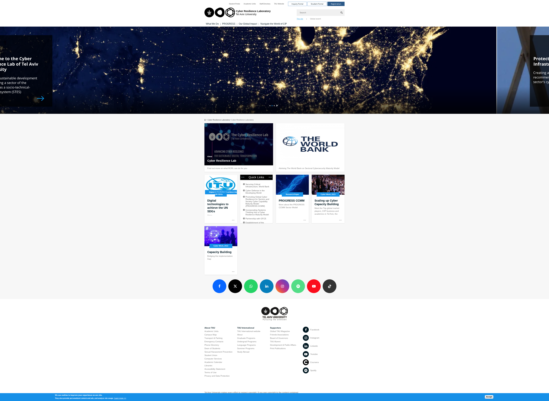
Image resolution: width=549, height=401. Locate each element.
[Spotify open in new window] (298, 286)
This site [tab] (300, 19)
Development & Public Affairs (283, 345)
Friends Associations (279, 335)
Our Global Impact (248, 24)
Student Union (210, 355)
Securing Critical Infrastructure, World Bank (257, 185)
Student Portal (234, 4)
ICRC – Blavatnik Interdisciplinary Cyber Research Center (205, 120)
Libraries (208, 365)
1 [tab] (269, 106)
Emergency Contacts (213, 341)
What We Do (212, 24)
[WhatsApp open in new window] (251, 286)
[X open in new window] (235, 286)
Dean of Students (212, 348)
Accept (489, 397)
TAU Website (279, 4)
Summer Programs (245, 348)
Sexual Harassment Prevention (218, 352)
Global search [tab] (315, 19)
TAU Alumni (275, 341)
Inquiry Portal (297, 4)
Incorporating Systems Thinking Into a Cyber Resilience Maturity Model (257, 212)
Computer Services (213, 359)
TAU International (245, 328)
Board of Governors (279, 338)
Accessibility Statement (214, 369)
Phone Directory (211, 345)
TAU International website (248, 331)
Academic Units (250, 4)
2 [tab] (272, 106)
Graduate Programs (246, 338)
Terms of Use (210, 372)
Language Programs (246, 345)
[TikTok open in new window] (329, 286)
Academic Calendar (213, 362)
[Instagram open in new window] (282, 286)
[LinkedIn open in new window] (266, 286)
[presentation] (277, 106)
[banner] (274, 13)
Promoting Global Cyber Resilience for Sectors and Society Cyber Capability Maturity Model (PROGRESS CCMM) (257, 201)
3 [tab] (274, 106)
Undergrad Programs (246, 341)
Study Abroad (243, 352)
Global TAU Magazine (280, 331)
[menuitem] (234, 4)
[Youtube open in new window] (314, 286)
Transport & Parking (213, 338)
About (239, 335)
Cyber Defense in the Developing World (255, 191)
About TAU (209, 328)
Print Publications (278, 348)
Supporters (275, 328)
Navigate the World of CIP (273, 24)
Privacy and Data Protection (217, 376)
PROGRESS (228, 24)
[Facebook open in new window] (219, 286)
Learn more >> (120, 398)
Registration (336, 4)
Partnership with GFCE (255, 218)
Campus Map (210, 335)
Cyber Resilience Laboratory (219, 120)
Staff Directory (264, 4)
